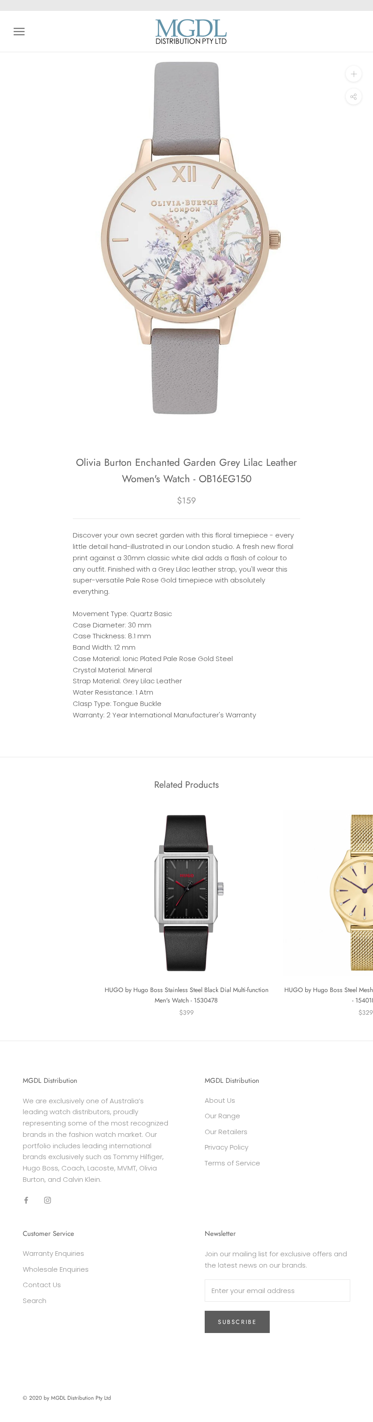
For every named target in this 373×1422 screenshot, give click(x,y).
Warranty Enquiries (53, 1253)
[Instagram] (47, 1200)
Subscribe (237, 1322)
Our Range (222, 1116)
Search (34, 1300)
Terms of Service (232, 1163)
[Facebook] (26, 1200)
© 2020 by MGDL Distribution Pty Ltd (67, 1398)
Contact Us (42, 1284)
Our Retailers (226, 1131)
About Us (220, 1100)
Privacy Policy (226, 1147)
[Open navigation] (19, 31)
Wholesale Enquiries (56, 1269)
